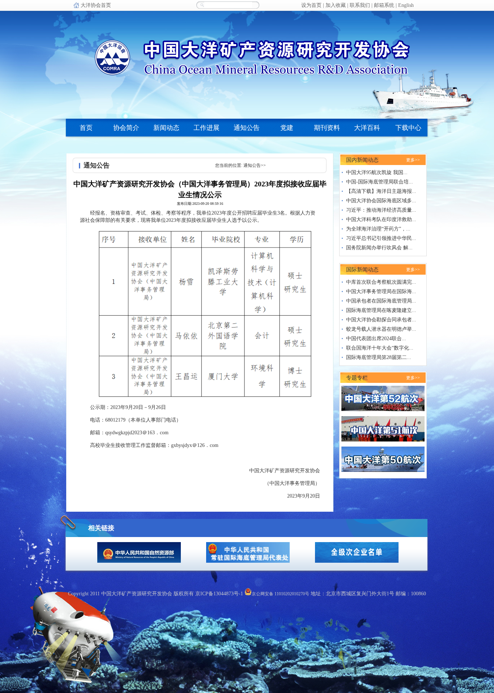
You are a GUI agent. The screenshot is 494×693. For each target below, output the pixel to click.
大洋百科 (367, 127)
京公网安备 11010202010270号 (280, 593)
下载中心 (408, 127)
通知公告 (247, 127)
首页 (86, 127)
